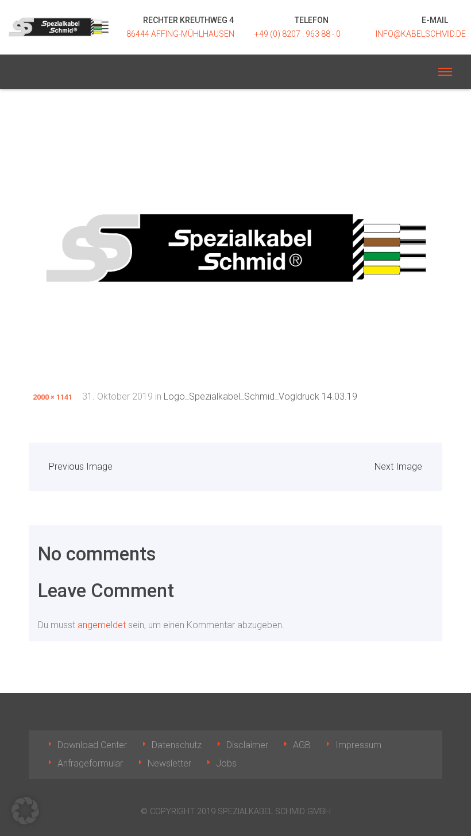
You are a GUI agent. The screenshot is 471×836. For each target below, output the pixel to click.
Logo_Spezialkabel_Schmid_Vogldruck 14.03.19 (260, 396)
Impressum (358, 745)
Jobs (226, 763)
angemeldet (102, 625)
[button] (25, 810)
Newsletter (169, 763)
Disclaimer (247, 745)
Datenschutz (177, 745)
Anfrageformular (90, 763)
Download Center (92, 745)
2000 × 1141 (52, 397)
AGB (302, 745)
